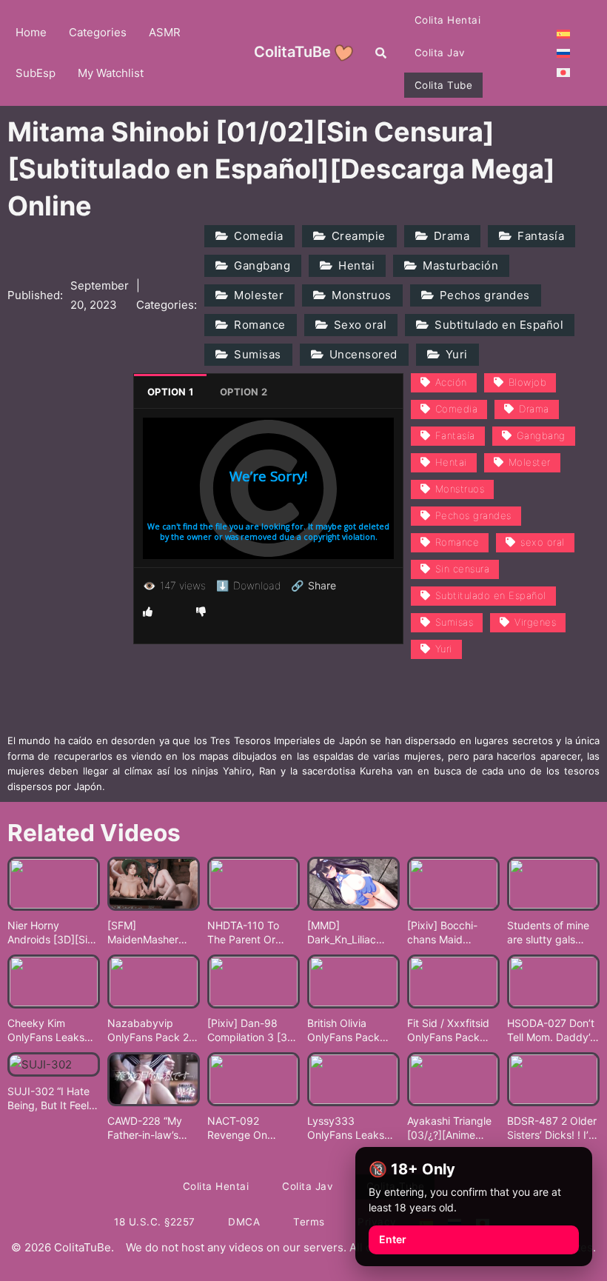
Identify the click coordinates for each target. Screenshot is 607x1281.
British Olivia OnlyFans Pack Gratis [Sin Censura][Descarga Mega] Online (349, 1031)
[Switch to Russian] (563, 52)
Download (248, 585)
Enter (392, 1239)
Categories (98, 32)
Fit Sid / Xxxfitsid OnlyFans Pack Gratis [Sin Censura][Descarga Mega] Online (449, 1031)
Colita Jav (440, 52)
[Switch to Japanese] (563, 71)
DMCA (244, 1222)
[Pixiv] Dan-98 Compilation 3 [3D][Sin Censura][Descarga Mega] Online (252, 1031)
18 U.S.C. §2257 (154, 1222)
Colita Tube (444, 85)
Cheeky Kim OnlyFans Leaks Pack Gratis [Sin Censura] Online (45, 1031)
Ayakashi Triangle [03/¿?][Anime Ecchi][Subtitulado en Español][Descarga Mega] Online (451, 1128)
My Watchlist (111, 73)
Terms (309, 1222)
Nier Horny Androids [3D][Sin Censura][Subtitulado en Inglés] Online (50, 933)
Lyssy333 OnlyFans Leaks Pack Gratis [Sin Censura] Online (345, 1128)
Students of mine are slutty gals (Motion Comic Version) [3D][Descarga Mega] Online (549, 933)
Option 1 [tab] (170, 392)
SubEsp (36, 73)
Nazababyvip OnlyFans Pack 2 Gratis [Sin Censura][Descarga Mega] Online (149, 1031)
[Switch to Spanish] (563, 33)
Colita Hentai (448, 20)
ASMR (165, 32)
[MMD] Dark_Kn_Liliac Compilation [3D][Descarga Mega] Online (349, 933)
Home (31, 32)
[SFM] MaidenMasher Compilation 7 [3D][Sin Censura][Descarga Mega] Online (152, 933)
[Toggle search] (381, 53)
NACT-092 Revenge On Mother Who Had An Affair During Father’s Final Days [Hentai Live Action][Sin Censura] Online (252, 1128)
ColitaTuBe (292, 51)
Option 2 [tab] (243, 392)
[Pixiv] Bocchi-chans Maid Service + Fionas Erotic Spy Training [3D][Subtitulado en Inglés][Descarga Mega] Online (452, 933)
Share (313, 586)
